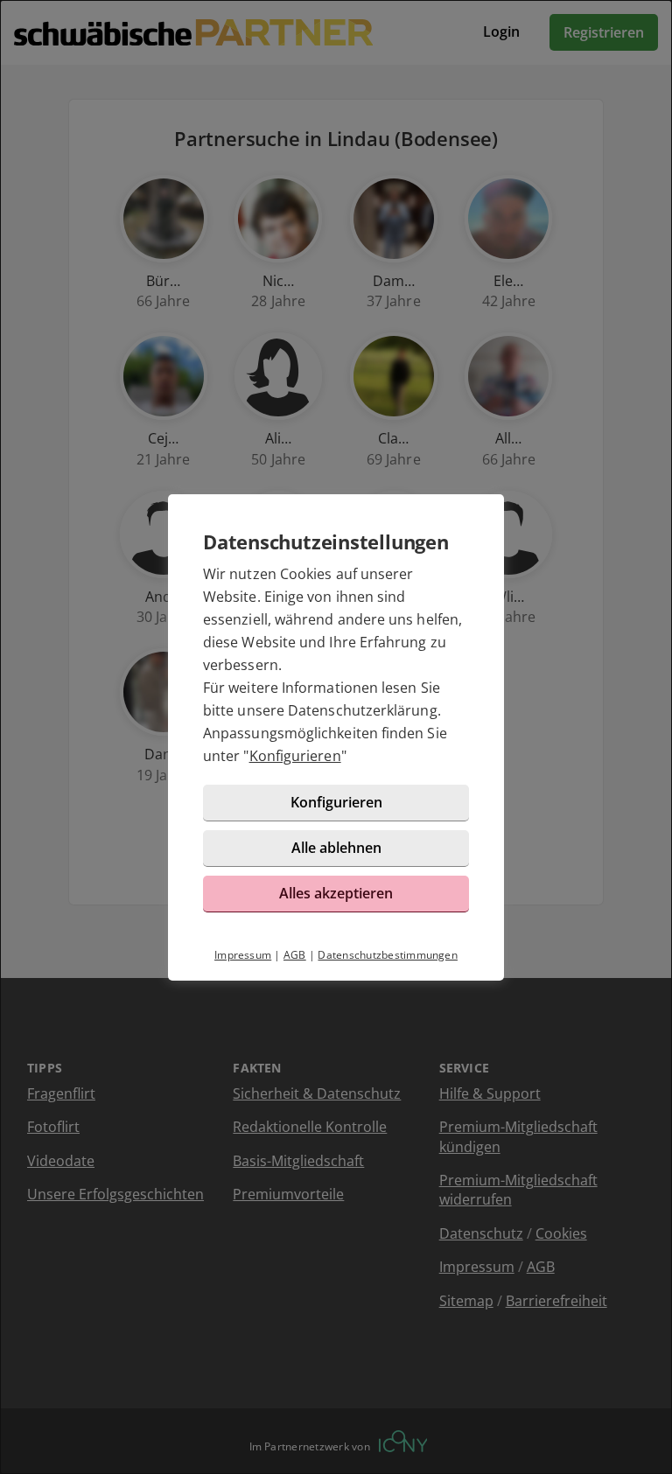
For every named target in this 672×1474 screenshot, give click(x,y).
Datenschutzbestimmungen (388, 954)
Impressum (242, 954)
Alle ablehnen (336, 847)
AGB (295, 954)
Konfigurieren (295, 755)
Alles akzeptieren (336, 893)
